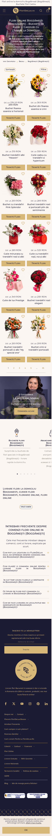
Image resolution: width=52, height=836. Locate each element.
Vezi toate (26, 507)
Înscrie (26, 650)
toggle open (4, 10)
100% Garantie (27, 759)
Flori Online (9, 751)
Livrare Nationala (11, 764)
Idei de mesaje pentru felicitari (24, 783)
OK (26, 830)
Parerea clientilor (11, 734)
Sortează (10, 70)
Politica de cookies (31, 771)
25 (43, 368)
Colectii (7, 746)
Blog (6, 783)
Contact (20, 714)
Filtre (43, 70)
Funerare (28, 746)
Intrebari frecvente (12, 724)
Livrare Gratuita (11, 759)
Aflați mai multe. (34, 823)
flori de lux (24, 10)
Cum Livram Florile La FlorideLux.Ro (19, 739)
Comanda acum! (26, 411)
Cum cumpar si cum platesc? (16, 729)
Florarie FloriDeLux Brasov (15, 719)
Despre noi (9, 714)
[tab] (17, 474)
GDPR (6, 776)
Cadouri (17, 746)
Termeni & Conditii (12, 771)
